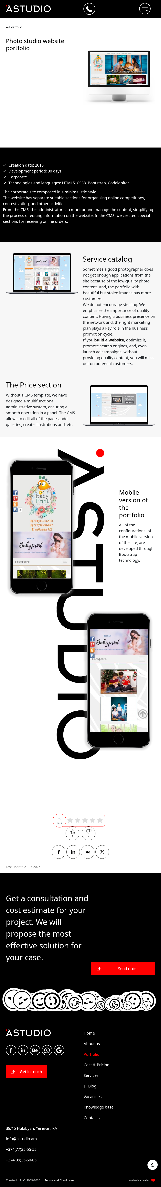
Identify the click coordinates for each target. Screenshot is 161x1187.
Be (35, 1050)
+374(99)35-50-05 (21, 1160)
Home (89, 1033)
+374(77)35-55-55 (21, 1149)
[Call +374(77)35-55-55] (89, 9)
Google (59, 1050)
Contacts (92, 1117)
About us (92, 1043)
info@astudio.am (21, 1138)
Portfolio (15, 27)
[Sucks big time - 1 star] (70, 820)
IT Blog (90, 1086)
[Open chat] (152, 1164)
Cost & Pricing (96, 1064)
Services (91, 1075)
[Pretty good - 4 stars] (92, 820)
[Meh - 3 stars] (85, 820)
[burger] (141, 7)
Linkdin (23, 1050)
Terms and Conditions (59, 1180)
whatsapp (47, 1050)
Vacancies (93, 1096)
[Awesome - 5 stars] (100, 820)
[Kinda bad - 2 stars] (77, 820)
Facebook (11, 1050)
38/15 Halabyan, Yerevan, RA (31, 1128)
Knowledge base (98, 1107)
